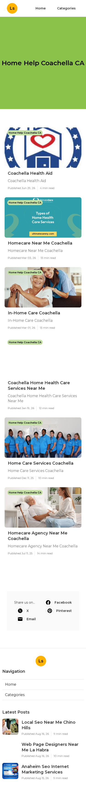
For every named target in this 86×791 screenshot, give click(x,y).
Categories (66, 8)
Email (31, 619)
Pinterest (64, 611)
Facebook (63, 602)
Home (41, 8)
